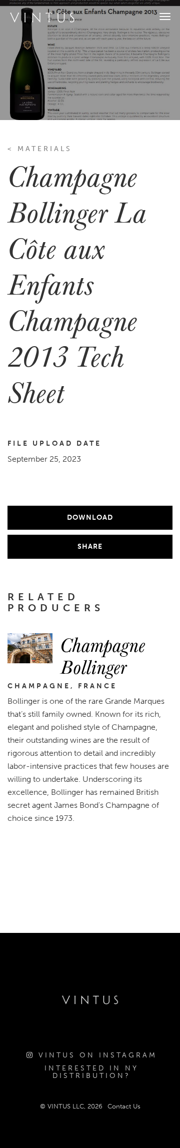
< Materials (40, 149)
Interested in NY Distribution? (91, 1072)
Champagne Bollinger (102, 655)
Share (90, 546)
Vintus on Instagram (95, 1055)
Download (90, 517)
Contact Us (124, 1106)
